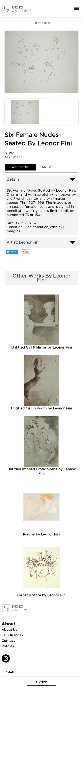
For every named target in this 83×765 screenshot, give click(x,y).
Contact (8, 640)
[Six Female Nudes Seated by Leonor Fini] (41, 62)
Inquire (45, 166)
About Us (9, 629)
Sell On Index (12, 635)
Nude (10, 153)
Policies (8, 646)
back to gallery (42, 23)
